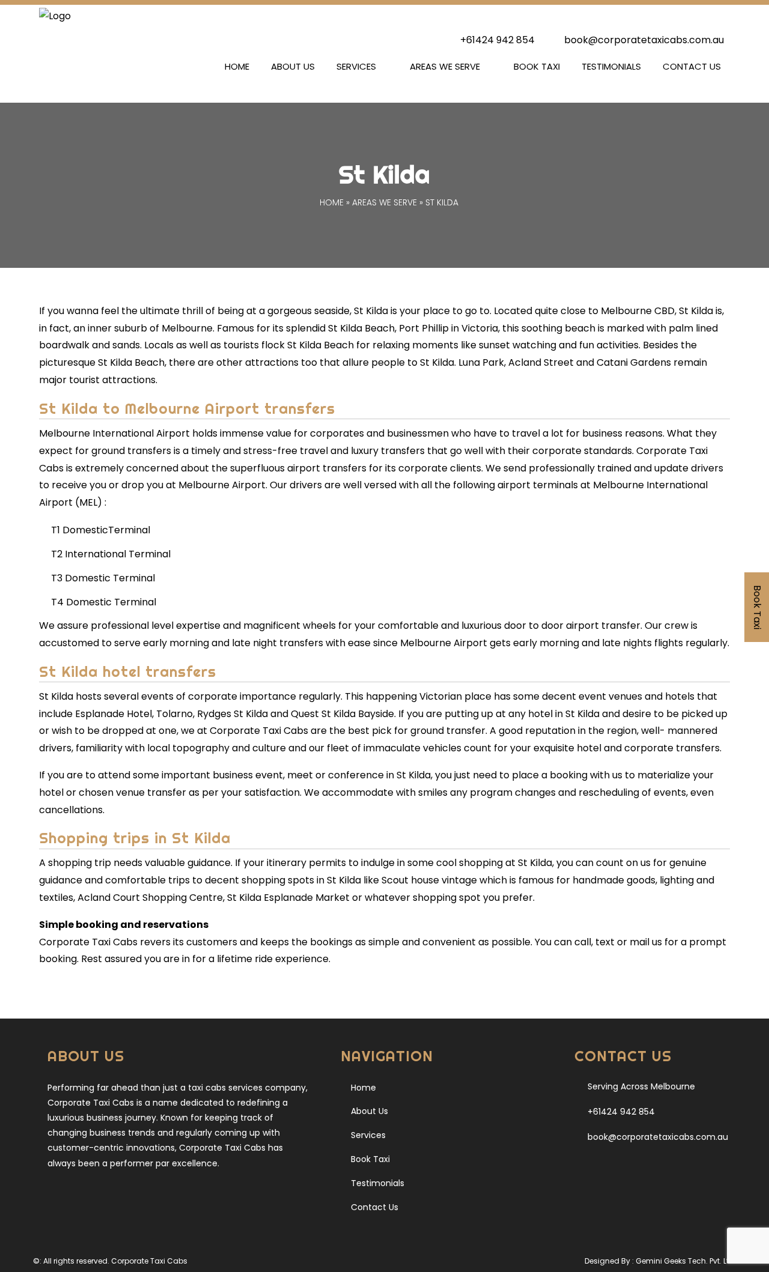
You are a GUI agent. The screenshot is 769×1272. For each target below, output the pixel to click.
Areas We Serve (445, 66)
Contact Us (692, 66)
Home (237, 66)
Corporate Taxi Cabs (149, 1261)
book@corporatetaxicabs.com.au (643, 40)
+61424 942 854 (497, 40)
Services (356, 66)
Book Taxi (537, 66)
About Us (293, 66)
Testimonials (611, 66)
